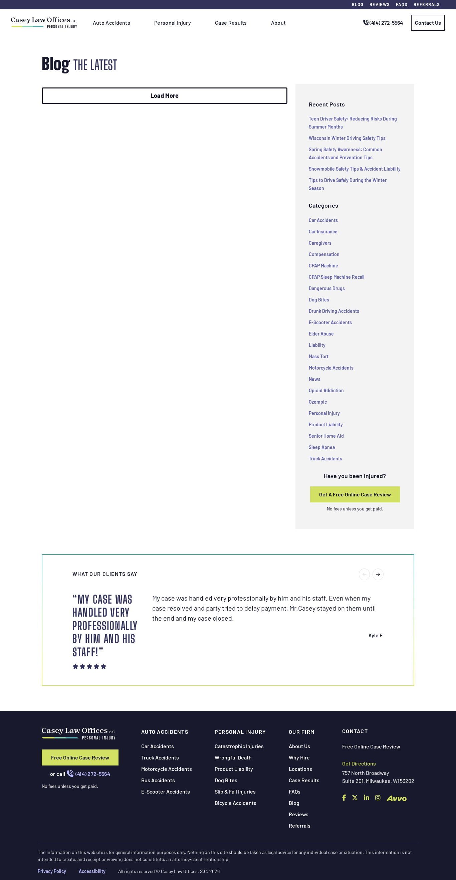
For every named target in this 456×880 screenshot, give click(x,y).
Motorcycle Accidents (331, 368)
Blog (358, 4)
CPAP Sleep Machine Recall (336, 277)
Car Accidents (323, 220)
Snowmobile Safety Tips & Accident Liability (355, 169)
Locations (300, 768)
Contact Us (428, 22)
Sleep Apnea (322, 447)
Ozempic (318, 402)
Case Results (304, 780)
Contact (355, 731)
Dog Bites (319, 299)
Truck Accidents (325, 458)
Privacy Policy (52, 871)
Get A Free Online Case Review (355, 494)
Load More (165, 95)
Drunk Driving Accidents (334, 311)
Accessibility (92, 871)
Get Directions (359, 763)
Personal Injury (324, 413)
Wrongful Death (233, 757)
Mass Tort (318, 356)
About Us (299, 746)
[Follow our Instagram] (378, 797)
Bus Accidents (158, 780)
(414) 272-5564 (386, 22)
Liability (317, 345)
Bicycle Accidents (235, 803)
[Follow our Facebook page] (344, 797)
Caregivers (320, 243)
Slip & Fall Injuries (235, 791)
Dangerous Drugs (327, 288)
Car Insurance (323, 231)
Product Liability (326, 424)
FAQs (401, 4)
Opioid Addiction (326, 390)
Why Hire (299, 757)
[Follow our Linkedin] (366, 797)
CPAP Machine (323, 265)
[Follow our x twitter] (355, 797)
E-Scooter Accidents (330, 322)
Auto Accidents (164, 731)
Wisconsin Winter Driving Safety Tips (347, 138)
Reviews (380, 4)
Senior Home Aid (326, 436)
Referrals (427, 4)
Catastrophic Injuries (239, 746)
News (314, 379)
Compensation (324, 254)
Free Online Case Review (80, 757)
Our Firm (301, 731)
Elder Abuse (321, 334)
